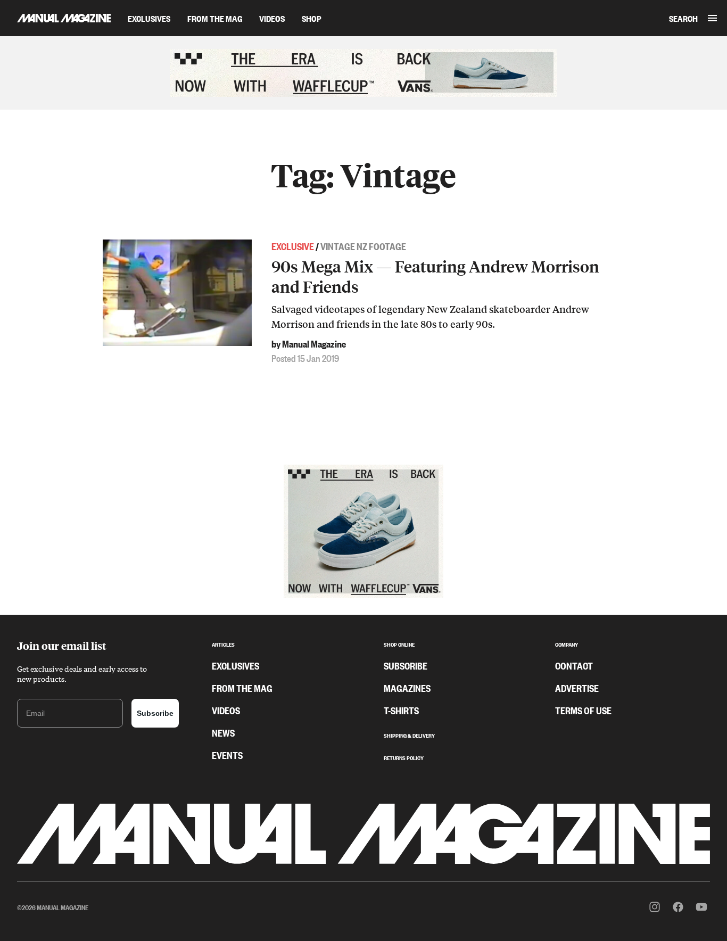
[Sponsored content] (363, 73)
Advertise (577, 688)
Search (683, 18)
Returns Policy (404, 757)
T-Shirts (401, 710)
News (223, 732)
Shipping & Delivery (409, 734)
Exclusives (149, 18)
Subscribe (155, 713)
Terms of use (583, 710)
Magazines (407, 688)
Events (227, 755)
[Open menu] (712, 18)
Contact (574, 665)
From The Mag (214, 18)
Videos (272, 18)
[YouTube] (701, 906)
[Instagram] (654, 906)
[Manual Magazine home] (55, 18)
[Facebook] (678, 906)
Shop (311, 18)
